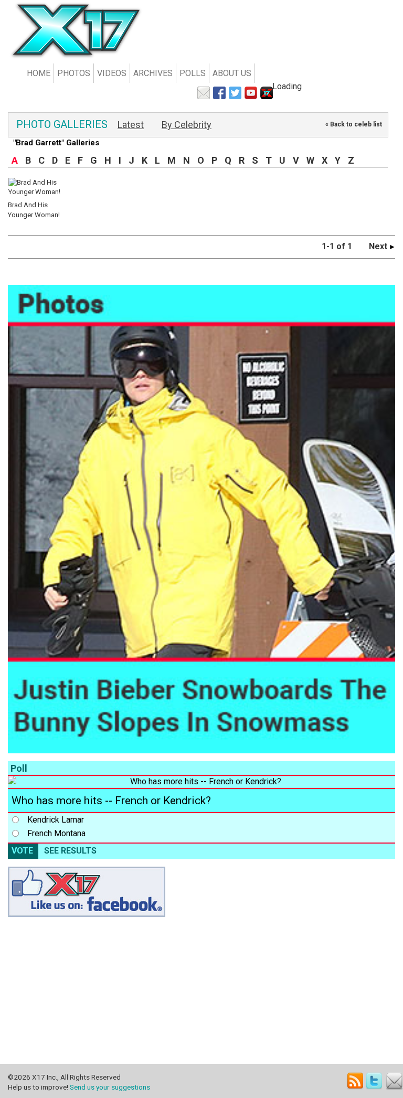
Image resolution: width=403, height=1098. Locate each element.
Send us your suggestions (110, 1087)
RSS (355, 1081)
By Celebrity (186, 124)
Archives (153, 73)
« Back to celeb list (353, 124)
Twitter (375, 1081)
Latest (131, 124)
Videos (111, 73)
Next (379, 246)
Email (394, 1081)
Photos (73, 73)
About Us (232, 73)
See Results (70, 851)
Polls (192, 73)
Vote (22, 851)
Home (38, 73)
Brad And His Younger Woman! (34, 209)
